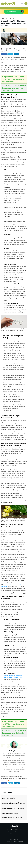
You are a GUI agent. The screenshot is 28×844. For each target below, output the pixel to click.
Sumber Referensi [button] (6, 716)
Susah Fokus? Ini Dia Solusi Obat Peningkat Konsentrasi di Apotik (13, 23)
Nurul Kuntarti (10, 30)
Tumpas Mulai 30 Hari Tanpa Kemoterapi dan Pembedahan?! (13, 79)
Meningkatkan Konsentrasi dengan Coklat (12, 817)
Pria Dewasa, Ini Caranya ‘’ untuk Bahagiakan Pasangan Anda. (14, 88)
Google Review (9, 780)
